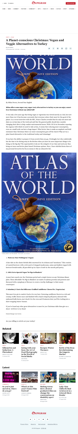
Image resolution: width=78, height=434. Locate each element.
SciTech (58, 8)
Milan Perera (9, 47)
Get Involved (70, 3)
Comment (16, 8)
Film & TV (45, 8)
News (9, 8)
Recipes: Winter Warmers (47, 349)
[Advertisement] (39, 22)
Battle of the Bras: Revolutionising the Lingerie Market (67, 351)
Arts (39, 8)
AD (45, 428)
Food (12, 37)
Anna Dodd (43, 399)
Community (32, 8)
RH (43, 428)
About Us (33, 424)
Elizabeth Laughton (65, 356)
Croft (8, 37)
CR (42, 428)
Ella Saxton (62, 397)
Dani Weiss (24, 358)
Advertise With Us (53, 424)
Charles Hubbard (26, 393)
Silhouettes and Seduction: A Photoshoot (9, 350)
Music (52, 8)
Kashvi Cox (43, 352)
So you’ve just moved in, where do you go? (9, 389)
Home (3, 8)
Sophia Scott (6, 393)
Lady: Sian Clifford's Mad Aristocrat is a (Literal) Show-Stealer (65, 391)
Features (23, 8)
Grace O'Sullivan (7, 354)
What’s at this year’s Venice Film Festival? (29, 389)
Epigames (71, 8)
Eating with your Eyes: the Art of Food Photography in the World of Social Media (29, 352)
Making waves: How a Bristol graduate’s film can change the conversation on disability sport (48, 392)
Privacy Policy (24, 424)
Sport (65, 8)
